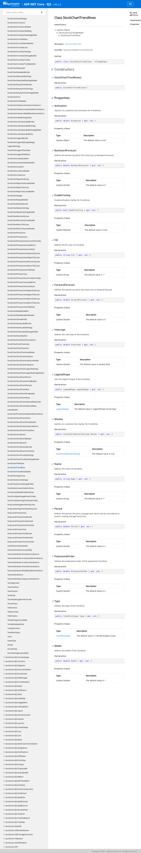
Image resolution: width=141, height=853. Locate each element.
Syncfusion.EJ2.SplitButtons (16, 805)
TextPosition (12, 591)
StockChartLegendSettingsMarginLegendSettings (21, 144)
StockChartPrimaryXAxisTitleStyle (21, 270)
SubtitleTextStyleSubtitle (17, 546)
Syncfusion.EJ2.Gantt (13, 686)
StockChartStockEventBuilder (19, 438)
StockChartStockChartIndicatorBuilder (23, 360)
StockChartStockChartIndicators (20, 364)
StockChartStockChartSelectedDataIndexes (25, 414)
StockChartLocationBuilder (18, 171)
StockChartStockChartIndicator (20, 356)
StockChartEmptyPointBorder (19, 84)
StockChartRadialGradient (18, 311)
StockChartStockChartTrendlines (20, 430)
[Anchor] (53, 69)
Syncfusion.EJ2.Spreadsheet (16, 809)
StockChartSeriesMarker (17, 336)
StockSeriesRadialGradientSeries (20, 492)
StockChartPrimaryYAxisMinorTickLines (23, 303)
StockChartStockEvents (17, 442)
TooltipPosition (13, 628)
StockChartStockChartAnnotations (21, 340)
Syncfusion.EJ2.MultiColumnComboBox (21, 743)
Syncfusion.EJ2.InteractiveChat (17, 715)
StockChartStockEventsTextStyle (20, 451)
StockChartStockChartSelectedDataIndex (24, 402)
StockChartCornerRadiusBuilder (20, 43)
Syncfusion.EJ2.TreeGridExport (17, 818)
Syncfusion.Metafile (13, 826)
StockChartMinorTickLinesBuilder (21, 228)
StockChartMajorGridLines (18, 179)
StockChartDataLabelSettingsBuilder (22, 80)
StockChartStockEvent (16, 434)
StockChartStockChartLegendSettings (22, 369)
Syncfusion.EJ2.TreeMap (15, 822)
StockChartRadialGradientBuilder (20, 315)
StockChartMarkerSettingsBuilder (21, 212)
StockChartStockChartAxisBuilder (21, 352)
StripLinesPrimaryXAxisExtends (20, 521)
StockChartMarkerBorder (17, 204)
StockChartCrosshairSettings (19, 51)
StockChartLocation (15, 166)
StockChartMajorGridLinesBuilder (21, 183)
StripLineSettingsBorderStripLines (21, 504)
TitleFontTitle (12, 612)
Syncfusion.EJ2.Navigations (16, 748)
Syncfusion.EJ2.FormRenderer (17, 682)
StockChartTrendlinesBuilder (19, 471)
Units (9, 636)
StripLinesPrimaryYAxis (16, 529)
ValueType (11, 640)
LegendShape (62, 409)
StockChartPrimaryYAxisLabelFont (21, 282)
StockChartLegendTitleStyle (18, 154)
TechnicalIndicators (15, 574)
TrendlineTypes (13, 632)
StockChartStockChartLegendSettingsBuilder (25, 373)
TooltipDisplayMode (15, 624)
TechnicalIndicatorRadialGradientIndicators (25, 570)
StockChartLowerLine (16, 175)
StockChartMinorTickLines (18, 224)
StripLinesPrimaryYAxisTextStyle (20, 541)
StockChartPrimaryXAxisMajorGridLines (23, 253)
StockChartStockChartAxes (18, 344)
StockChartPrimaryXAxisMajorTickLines (23, 257)
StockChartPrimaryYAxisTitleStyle (21, 307)
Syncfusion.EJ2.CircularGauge (17, 657)
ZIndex (10, 645)
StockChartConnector (16, 22)
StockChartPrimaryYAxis (17, 274)
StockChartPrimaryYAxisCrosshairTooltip (24, 278)
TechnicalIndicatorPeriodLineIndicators (23, 566)
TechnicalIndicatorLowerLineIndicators (23, 562)
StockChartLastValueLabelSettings (21, 126)
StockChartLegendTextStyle (18, 150)
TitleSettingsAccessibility (17, 620)
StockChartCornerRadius (17, 39)
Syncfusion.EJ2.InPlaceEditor (16, 706)
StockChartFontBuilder (16, 101)
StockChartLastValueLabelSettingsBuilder (24, 130)
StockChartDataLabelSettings (19, 76)
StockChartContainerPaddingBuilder (22, 35)
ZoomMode (12, 649)
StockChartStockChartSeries (18, 418)
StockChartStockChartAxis (18, 348)
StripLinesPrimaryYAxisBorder (19, 533)
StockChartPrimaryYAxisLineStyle (21, 286)
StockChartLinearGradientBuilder (21, 162)
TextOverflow (13, 587)
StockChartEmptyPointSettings (20, 88)
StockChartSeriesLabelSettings (19, 327)
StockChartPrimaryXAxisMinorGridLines (23, 261)
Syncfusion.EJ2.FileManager (16, 678)
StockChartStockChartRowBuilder (21, 393)
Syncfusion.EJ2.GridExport (15, 690)
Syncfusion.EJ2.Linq (13, 731)
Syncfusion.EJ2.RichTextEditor (17, 781)
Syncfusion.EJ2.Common (15, 661)
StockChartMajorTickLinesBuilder (21, 191)
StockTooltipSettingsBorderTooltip (21, 496)
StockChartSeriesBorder (17, 319)
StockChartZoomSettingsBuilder (20, 484)
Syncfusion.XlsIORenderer (16, 842)
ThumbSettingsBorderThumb (19, 599)
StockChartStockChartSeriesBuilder (21, 422)
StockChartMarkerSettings (18, 208)
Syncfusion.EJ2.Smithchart (16, 793)
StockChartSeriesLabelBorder (19, 323)
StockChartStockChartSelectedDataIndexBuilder (21, 408)
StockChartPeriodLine (16, 232)
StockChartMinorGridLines (18, 216)
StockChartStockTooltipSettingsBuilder (23, 459)
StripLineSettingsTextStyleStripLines (22, 508)
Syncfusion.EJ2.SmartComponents (19, 789)
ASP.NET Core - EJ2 (37, 4)
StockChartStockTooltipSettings (20, 455)
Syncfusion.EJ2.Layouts (14, 723)
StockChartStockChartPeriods (19, 385)
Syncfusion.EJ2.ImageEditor (16, 702)
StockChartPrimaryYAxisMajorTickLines (23, 294)
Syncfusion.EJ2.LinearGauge (16, 727)
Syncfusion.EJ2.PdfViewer (15, 756)
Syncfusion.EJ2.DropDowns (16, 673)
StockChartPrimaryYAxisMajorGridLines (23, 290)
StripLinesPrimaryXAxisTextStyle (20, 525)
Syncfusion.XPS (11, 847)
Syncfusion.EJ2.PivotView (15, 760)
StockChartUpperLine (16, 475)
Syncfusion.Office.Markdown (17, 830)
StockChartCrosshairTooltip (18, 60)
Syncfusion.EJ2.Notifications (16, 752)
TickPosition (12, 607)
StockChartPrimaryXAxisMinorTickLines (23, 265)
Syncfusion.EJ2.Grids (13, 694)
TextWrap (11, 595)
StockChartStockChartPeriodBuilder (22, 381)
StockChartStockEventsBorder (19, 447)
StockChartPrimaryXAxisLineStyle (21, 249)
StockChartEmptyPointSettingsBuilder (23, 93)
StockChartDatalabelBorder (18, 72)
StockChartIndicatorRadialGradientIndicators (25, 113)
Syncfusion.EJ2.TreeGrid (15, 814)
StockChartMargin (14, 195)
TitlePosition (12, 616)
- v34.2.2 (56, 4)
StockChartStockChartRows (18, 397)
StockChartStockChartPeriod (19, 377)
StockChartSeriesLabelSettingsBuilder (22, 331)
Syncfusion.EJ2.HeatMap (15, 698)
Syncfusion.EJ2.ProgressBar (16, 768)
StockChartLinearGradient (18, 158)
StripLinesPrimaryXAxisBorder (19, 517)
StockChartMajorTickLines (18, 187)
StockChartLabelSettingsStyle (19, 117)
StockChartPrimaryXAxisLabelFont (21, 245)
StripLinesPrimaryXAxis (16, 513)
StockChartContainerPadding (19, 31)
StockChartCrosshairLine (17, 47)
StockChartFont (13, 97)
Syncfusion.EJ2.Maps (13, 739)
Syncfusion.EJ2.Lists (13, 735)
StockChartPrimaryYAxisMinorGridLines (23, 298)
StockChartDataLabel (16, 68)
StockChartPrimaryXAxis (17, 237)
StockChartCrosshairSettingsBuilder (22, 55)
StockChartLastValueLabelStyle (20, 134)
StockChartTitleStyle (15, 463)
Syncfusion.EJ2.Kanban (14, 719)
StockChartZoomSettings (17, 480)
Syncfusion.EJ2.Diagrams (15, 665)
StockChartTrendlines (16, 467)
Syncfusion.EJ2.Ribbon (14, 776)
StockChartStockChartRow (18, 389)
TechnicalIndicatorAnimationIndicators (23, 554)
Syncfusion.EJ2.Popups (14, 764)
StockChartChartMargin (17, 18)
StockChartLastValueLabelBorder (21, 121)
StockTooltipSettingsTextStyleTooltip (22, 500)
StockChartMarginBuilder (17, 199)
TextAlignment (13, 583)
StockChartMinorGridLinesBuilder (21, 220)
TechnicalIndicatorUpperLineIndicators (23, 579)
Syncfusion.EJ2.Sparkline (15, 797)
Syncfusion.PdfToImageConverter (19, 834)
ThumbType (12, 603)
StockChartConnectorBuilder (19, 27)
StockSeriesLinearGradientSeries (20, 488)
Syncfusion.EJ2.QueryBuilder (16, 772)
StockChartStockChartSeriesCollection (23, 426)
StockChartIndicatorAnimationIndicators (24, 105)
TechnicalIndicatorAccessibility (19, 550)
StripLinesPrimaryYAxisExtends (20, 537)
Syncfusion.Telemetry (14, 838)
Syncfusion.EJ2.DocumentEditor (18, 669)
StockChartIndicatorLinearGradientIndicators (25, 109)
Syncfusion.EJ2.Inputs (14, 711)
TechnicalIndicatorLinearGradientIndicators (25, 558)
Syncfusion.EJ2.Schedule (15, 785)
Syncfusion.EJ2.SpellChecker (16, 801)
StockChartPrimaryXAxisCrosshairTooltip (24, 241)
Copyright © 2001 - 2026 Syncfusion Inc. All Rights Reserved (114, 851)
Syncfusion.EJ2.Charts (73, 44)
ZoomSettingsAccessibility (18, 653)
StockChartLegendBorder (17, 138)
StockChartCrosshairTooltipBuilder (21, 64)
